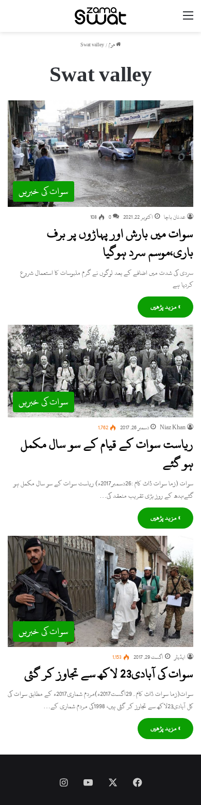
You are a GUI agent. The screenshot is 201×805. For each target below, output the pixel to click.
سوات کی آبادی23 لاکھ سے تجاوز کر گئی (108, 673)
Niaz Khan (173, 428)
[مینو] (188, 19)
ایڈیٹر (180, 657)
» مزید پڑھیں (165, 307)
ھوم (112, 45)
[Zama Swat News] (100, 16)
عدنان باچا (175, 217)
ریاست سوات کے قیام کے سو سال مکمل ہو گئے (107, 453)
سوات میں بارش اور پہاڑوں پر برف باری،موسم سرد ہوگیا (120, 243)
